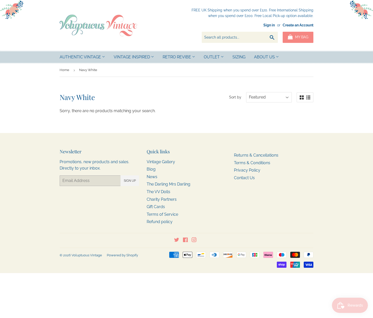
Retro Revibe (177, 57)
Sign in (269, 25)
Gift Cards (156, 206)
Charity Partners (162, 199)
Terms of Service (162, 214)
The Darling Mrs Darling (168, 184)
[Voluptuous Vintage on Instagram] (194, 240)
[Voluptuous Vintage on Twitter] (176, 240)
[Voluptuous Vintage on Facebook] (185, 240)
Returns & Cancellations (256, 155)
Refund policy (160, 221)
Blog (151, 169)
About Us (265, 57)
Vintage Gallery (161, 161)
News (152, 176)
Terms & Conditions (252, 162)
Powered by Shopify (122, 255)
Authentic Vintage (81, 57)
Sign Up (130, 180)
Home (64, 70)
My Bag (301, 37)
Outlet (212, 57)
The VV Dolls (158, 191)
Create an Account (298, 25)
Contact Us (244, 177)
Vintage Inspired (132, 57)
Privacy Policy (247, 170)
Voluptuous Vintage (87, 255)
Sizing (238, 57)
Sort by (235, 97)
